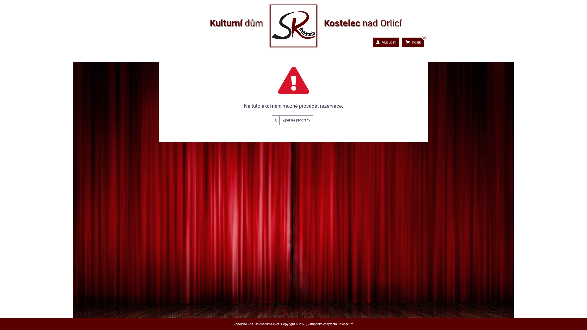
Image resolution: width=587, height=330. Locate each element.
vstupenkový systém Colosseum (330, 324)
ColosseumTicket (267, 324)
